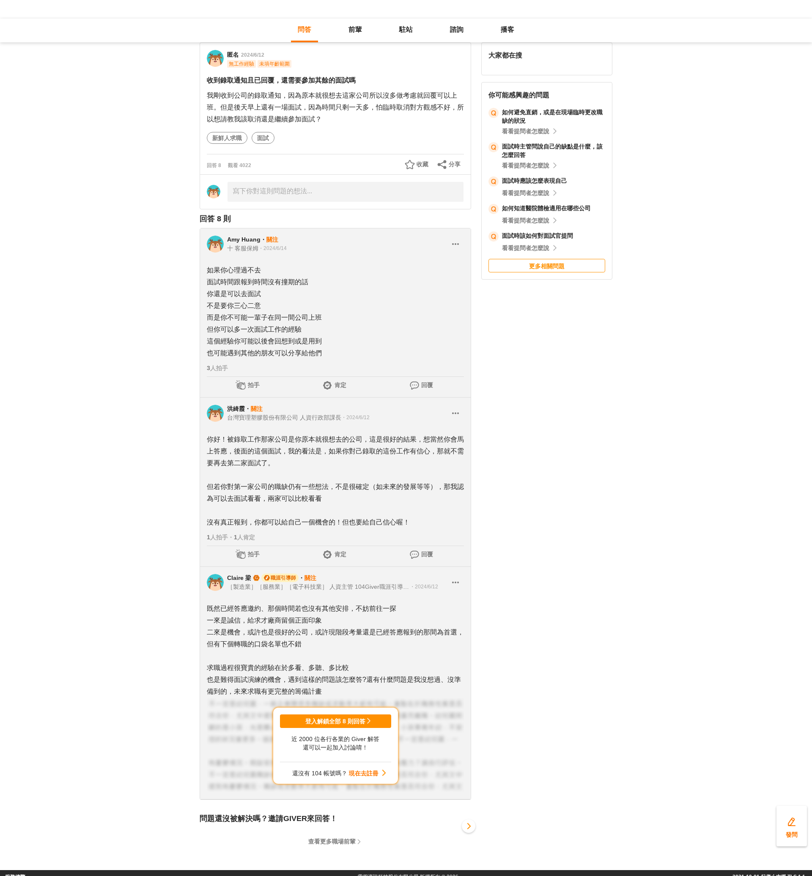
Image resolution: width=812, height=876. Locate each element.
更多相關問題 (547, 266)
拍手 (254, 385)
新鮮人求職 (227, 138)
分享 (455, 164)
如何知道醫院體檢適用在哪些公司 (546, 208)
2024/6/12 (252, 55)
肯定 (340, 385)
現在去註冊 (364, 773)
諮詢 (457, 29)
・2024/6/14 (272, 248)
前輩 (355, 29)
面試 (263, 138)
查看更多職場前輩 (332, 841)
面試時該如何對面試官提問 (537, 235)
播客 (507, 29)
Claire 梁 (239, 577)
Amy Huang (244, 239)
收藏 (422, 164)
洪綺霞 (236, 408)
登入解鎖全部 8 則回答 (335, 721)
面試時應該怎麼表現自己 (534, 180)
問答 (304, 29)
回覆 (427, 385)
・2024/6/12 (355, 417)
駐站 (406, 29)
